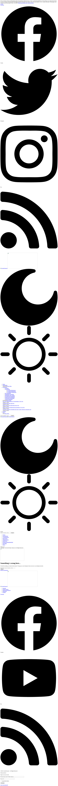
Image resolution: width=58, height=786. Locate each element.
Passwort (2, 778)
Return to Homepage (4, 570)
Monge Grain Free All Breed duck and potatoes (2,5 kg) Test (13, 407)
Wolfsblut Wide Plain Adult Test (8, 403)
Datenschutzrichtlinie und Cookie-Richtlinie (26, 2)
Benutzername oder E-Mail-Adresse (6, 776)
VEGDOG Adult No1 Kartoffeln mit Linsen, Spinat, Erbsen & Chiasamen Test (17, 409)
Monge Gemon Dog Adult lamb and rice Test (11, 405)
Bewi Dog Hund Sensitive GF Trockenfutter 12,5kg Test (13, 401)
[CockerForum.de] (7, 416)
